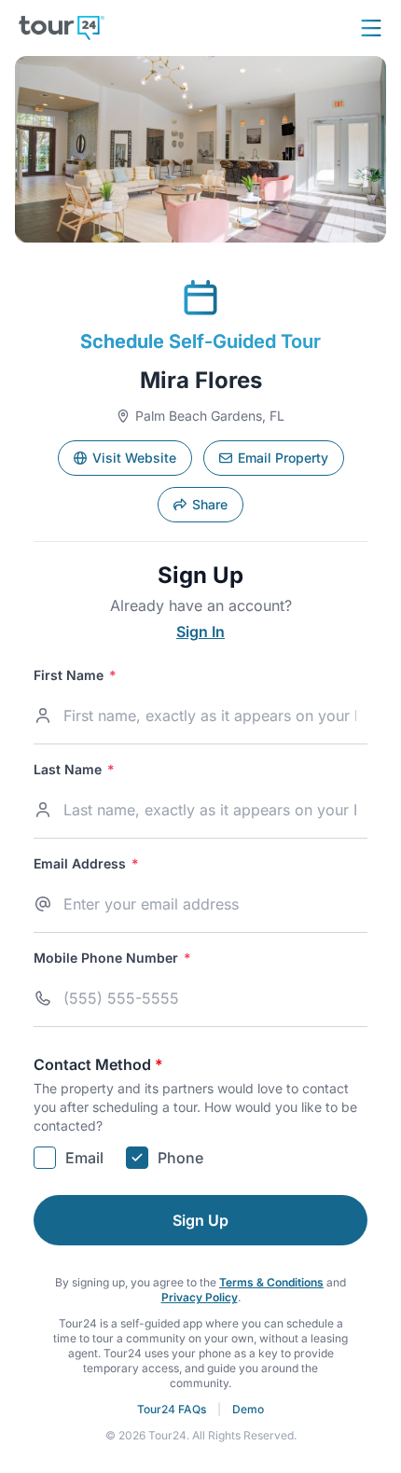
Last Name (74, 769)
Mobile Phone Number (112, 958)
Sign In (200, 631)
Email (84, 1157)
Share (210, 504)
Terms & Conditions (271, 1282)
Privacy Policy (199, 1297)
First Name (75, 675)
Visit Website (134, 458)
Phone (180, 1157)
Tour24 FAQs (171, 1409)
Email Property (283, 458)
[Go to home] (61, 28)
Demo (248, 1409)
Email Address (86, 863)
